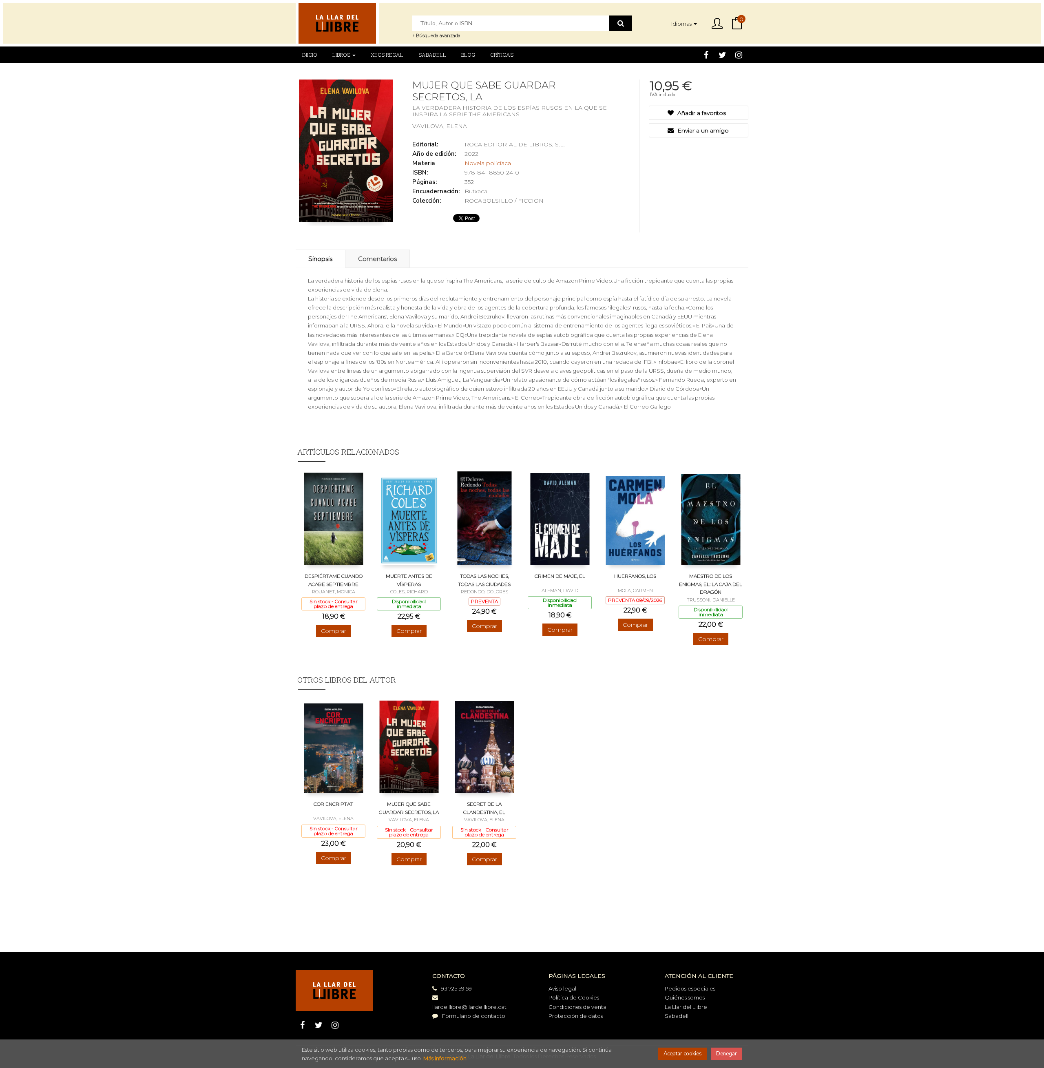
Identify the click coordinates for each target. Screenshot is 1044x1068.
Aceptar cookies (683, 1053)
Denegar (726, 1053)
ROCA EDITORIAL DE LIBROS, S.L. (514, 144)
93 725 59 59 (456, 988)
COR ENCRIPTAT (333, 804)
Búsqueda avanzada (437, 35)
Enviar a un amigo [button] (702, 130)
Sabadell (676, 1016)
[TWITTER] (722, 54)
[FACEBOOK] (706, 54)
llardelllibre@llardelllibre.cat (469, 1007)
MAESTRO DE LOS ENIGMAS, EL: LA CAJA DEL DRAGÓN (710, 584)
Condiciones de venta (577, 1007)
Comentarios (377, 259)
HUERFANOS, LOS (635, 576)
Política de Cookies (574, 997)
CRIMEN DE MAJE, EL (560, 576)
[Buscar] (620, 23)
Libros (342, 54)
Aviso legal (562, 988)
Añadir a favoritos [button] (701, 113)
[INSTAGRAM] (738, 54)
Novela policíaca (487, 163)
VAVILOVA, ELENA (439, 126)
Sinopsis (320, 259)
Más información (445, 1058)
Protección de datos (576, 1016)
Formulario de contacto (473, 1016)
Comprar (333, 631)
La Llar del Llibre (686, 1007)
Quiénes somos (685, 997)
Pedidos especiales (690, 988)
